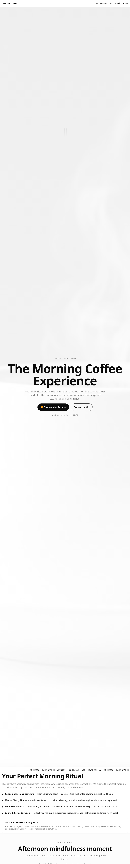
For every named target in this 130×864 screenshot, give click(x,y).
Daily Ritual (115, 3)
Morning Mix (101, 3)
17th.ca (53, 829)
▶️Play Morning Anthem (53, 407)
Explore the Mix (82, 407)
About (125, 3)
